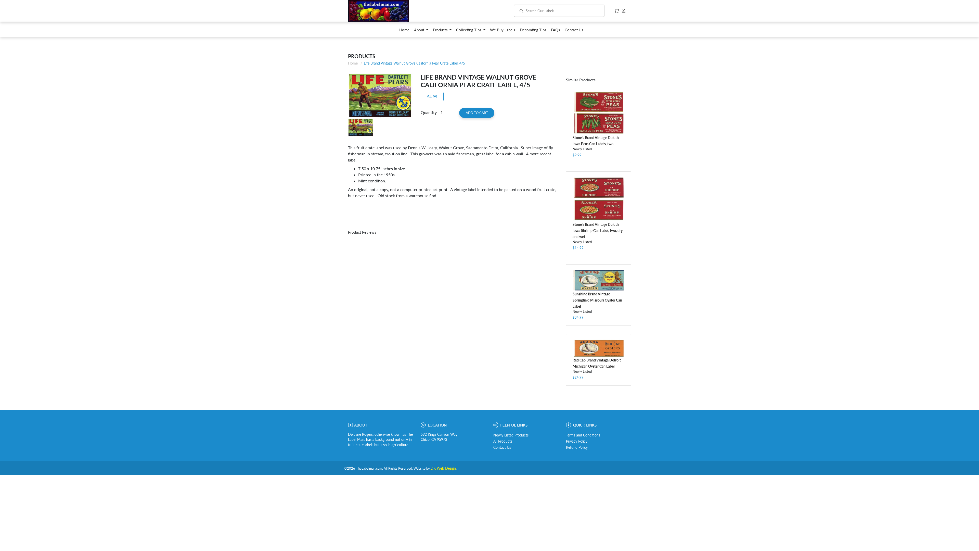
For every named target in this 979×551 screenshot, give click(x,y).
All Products (502, 441)
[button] (421, 31)
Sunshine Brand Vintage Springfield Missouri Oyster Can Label (597, 300)
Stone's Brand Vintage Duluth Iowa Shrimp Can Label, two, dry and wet (598, 230)
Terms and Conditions (583, 435)
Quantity (429, 112)
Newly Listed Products (511, 435)
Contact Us (502, 447)
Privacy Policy (576, 441)
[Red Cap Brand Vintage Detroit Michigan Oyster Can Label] (598, 348)
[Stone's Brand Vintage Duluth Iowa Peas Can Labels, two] (598, 112)
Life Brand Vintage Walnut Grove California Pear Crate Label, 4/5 (414, 63)
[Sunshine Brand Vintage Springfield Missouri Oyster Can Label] (598, 280)
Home (353, 63)
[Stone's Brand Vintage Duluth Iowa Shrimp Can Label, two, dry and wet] (598, 199)
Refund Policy (577, 447)
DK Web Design (443, 468)
